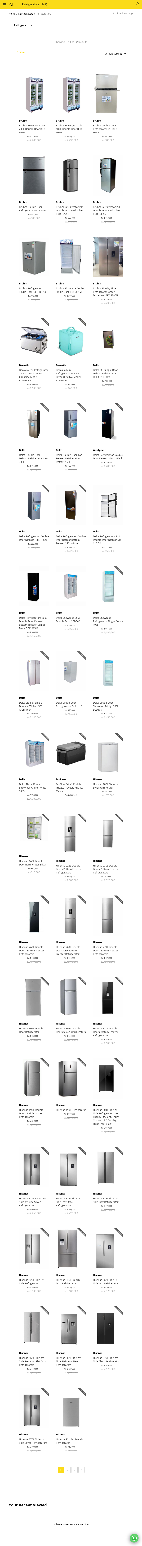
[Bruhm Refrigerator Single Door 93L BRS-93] (34, 256)
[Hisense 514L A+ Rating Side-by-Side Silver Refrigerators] (34, 1166)
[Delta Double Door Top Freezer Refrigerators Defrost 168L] (71, 423)
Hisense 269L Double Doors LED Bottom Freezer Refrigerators (68, 950)
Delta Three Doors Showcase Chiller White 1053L (32, 787)
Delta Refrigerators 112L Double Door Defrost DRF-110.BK (108, 540)
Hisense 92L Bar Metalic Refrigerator (70, 1441)
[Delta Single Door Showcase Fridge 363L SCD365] (108, 671)
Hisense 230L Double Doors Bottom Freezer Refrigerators (105, 869)
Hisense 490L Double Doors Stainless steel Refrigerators (31, 1113)
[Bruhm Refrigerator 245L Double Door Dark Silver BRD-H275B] (71, 175)
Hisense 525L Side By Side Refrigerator (31, 1281)
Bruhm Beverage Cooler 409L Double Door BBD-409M (33, 129)
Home (12, 13)
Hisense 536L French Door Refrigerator (68, 1281)
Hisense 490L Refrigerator (71, 1110)
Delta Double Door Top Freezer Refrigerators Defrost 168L (69, 458)
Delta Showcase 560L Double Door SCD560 (68, 619)
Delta (96, 365)
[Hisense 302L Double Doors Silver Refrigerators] (71, 996)
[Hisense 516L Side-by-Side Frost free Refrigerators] (71, 1166)
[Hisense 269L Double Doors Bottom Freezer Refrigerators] (34, 915)
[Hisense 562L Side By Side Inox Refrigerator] (108, 1248)
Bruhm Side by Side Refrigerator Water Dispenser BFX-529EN (105, 292)
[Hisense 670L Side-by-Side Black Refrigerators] (108, 1326)
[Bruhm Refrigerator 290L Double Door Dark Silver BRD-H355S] (108, 175)
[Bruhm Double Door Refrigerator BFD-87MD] (34, 175)
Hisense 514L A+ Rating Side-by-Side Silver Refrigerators (32, 1202)
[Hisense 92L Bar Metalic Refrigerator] (71, 1407)
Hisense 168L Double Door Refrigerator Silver (32, 862)
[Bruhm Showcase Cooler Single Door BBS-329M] (71, 256)
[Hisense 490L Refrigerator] (71, 1078)
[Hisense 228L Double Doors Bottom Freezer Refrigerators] (71, 833)
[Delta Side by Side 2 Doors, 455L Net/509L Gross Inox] (34, 671)
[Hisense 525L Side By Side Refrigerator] (34, 1248)
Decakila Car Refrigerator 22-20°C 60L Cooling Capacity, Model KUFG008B (33, 375)
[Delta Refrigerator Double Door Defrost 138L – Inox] (34, 504)
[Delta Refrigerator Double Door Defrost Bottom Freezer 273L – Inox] (71, 504)
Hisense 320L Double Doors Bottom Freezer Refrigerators (105, 1032)
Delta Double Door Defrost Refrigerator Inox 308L (33, 458)
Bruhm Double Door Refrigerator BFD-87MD (32, 208)
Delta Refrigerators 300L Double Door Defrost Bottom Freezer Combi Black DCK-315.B (33, 623)
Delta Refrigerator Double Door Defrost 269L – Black (108, 456)
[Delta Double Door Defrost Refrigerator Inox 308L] (34, 423)
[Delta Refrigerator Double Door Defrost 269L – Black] (108, 423)
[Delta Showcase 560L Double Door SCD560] (71, 586)
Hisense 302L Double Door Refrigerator (31, 1030)
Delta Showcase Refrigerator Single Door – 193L (108, 621)
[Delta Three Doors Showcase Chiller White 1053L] (34, 752)
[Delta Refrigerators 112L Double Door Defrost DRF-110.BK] (108, 504)
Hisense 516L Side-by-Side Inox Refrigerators (106, 1200)
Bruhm (23, 120)
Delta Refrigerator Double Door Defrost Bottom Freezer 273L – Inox (71, 540)
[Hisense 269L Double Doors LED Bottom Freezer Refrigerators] (71, 915)
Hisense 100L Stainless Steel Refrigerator (106, 785)
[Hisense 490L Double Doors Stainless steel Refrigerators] (34, 1078)
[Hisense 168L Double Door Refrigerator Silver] (34, 831)
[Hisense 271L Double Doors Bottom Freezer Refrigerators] (108, 915)
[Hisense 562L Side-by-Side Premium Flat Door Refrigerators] (34, 1326)
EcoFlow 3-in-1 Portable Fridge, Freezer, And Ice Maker (69, 787)
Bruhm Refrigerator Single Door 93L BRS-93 (32, 290)
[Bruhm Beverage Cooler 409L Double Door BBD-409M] (34, 93)
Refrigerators (25, 13)
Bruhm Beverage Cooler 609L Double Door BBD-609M (69, 129)
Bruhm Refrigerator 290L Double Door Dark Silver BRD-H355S (107, 210)
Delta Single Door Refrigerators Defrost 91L (70, 704)
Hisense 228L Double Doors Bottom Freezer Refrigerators (68, 869)
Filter (23, 52)
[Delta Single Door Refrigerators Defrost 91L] (71, 671)
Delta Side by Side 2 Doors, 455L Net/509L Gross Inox (31, 706)
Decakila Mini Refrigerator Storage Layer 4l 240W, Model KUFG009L (68, 375)
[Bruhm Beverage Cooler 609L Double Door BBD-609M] (71, 93)
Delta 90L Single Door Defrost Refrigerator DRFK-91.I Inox (105, 373)
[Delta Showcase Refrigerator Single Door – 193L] (108, 586)
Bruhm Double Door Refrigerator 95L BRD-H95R (105, 129)
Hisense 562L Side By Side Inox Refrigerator (105, 1281)
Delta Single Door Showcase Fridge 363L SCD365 (105, 706)
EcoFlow (61, 779)
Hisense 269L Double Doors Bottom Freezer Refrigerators (31, 950)
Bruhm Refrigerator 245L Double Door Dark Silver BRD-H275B (70, 210)
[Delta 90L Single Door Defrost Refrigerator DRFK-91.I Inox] (108, 338)
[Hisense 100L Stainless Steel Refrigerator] (108, 752)
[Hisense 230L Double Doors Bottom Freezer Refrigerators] (108, 833)
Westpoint (99, 450)
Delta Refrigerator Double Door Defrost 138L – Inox (34, 538)
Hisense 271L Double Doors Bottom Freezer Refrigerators (105, 950)
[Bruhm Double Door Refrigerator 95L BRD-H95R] (108, 93)
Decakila (24, 365)
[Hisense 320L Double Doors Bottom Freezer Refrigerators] (108, 996)
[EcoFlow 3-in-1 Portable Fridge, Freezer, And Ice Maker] (71, 752)
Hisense (97, 779)
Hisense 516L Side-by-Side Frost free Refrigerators (68, 1202)
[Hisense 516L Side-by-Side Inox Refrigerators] (108, 1166)
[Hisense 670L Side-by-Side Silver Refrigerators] (34, 1407)
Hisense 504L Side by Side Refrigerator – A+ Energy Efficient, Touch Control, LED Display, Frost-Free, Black (106, 1116)
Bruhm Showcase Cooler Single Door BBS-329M (70, 290)
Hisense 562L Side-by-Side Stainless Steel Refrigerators (68, 1361)
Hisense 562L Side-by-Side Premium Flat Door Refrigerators (32, 1361)
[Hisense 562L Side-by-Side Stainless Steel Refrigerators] (71, 1326)
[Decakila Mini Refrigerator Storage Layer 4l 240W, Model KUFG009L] (71, 338)
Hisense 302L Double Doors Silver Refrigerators (71, 1030)
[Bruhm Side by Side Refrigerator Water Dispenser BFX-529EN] (108, 256)
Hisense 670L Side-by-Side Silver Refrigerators (33, 1441)
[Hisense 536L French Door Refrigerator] (71, 1248)
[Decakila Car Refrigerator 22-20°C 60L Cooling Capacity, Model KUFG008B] (34, 338)
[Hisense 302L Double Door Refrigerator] (34, 996)
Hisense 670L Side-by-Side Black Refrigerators (107, 1359)
